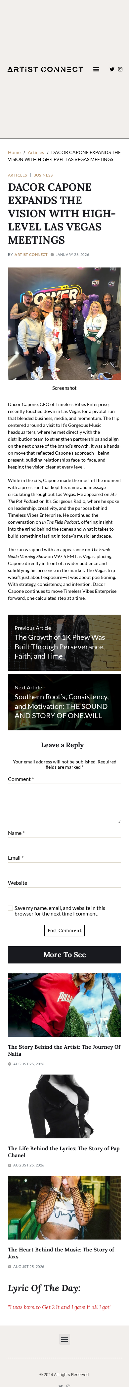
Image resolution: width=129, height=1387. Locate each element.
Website (17, 883)
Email (15, 858)
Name (16, 833)
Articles (17, 175)
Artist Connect (31, 254)
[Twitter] (111, 69)
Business (43, 175)
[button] (96, 69)
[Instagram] (120, 69)
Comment (21, 779)
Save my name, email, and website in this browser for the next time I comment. (60, 911)
